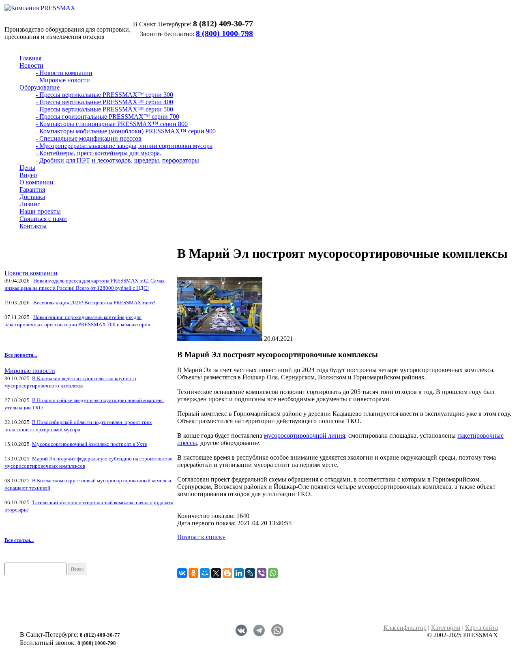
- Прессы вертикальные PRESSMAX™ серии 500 (104, 109)
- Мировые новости (63, 80)
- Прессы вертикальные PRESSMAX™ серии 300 (104, 94)
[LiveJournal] (250, 573)
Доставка (32, 196)
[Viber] (261, 573)
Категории (446, 627)
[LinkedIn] (239, 573)
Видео (28, 174)
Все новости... (20, 355)
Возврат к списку (201, 536)
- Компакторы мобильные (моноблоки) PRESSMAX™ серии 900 (126, 131)
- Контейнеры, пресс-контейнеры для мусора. (98, 153)
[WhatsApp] (273, 573)
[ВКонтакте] (182, 573)
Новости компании (31, 273)
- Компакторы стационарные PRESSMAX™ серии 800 (112, 123)
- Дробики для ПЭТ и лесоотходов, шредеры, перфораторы (117, 160)
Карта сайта (481, 627)
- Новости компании (64, 72)
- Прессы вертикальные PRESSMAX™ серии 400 (104, 101)
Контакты (33, 226)
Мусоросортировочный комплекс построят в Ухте (89, 444)
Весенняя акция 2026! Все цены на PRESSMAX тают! (94, 303)
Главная (30, 58)
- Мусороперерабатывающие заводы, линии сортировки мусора (124, 145)
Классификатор (405, 627)
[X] (216, 573)
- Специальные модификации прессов (89, 138)
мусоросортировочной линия (304, 435)
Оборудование (39, 87)
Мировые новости (29, 370)
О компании (36, 182)
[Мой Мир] (205, 573)
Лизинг (29, 204)
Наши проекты (40, 211)
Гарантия (32, 189)
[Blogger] (227, 573)
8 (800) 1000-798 (224, 33)
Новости (31, 65)
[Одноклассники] (193, 573)
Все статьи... (19, 540)
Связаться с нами (43, 218)
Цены (27, 167)
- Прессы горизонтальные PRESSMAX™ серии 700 (107, 116)
